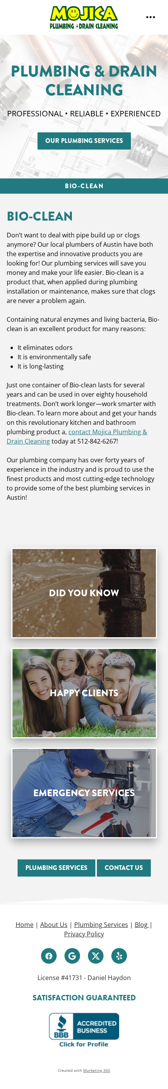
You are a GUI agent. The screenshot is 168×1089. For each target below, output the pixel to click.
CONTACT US (124, 867)
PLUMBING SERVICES (56, 867)
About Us (54, 924)
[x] (96, 956)
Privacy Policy (84, 934)
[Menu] (150, 17)
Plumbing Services (101, 924)
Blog (142, 924)
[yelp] (119, 956)
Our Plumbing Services (84, 140)
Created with (84, 1070)
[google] (72, 956)
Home (25, 924)
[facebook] (49, 956)
